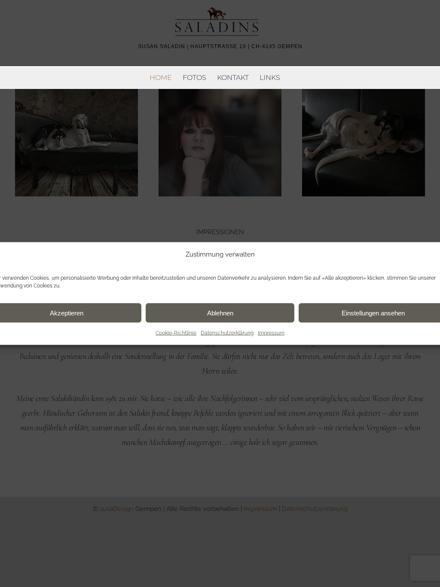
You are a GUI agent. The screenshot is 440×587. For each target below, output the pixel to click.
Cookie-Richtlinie (176, 333)
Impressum (271, 333)
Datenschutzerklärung (227, 333)
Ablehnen (220, 312)
